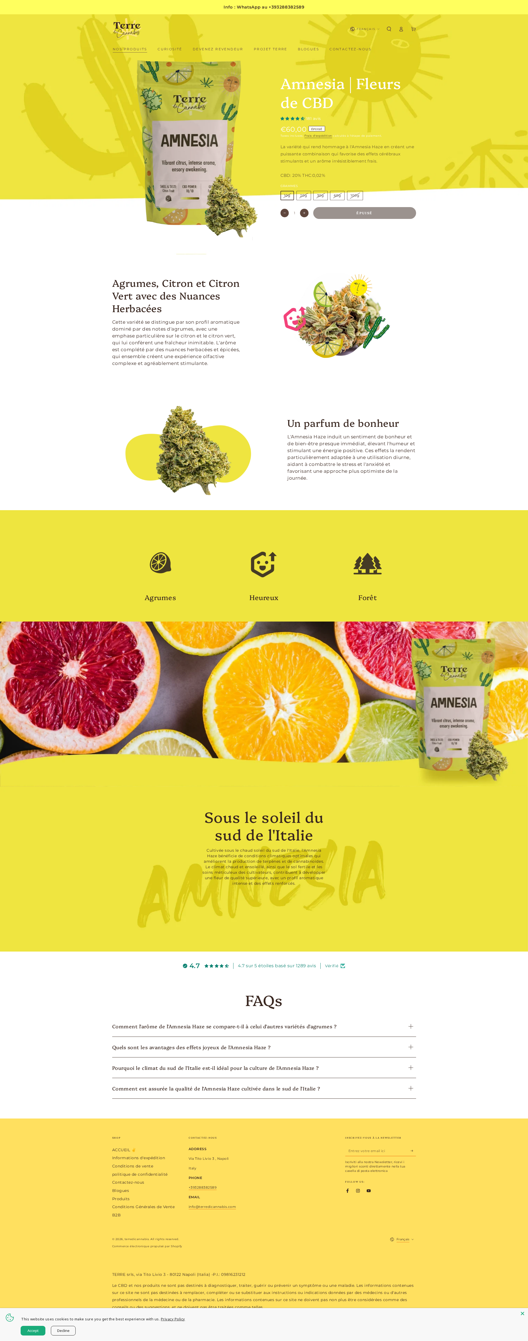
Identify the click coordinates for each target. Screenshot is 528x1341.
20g (303, 195)
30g (320, 195)
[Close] (522, 1313)
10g (287, 195)
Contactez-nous (128, 1182)
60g (337, 195)
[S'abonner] (413, 1151)
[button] (389, 29)
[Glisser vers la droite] (258, 238)
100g (355, 195)
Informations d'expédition (138, 1158)
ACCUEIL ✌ (124, 1150)
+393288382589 (203, 1187)
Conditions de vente (132, 1166)
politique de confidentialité (140, 1174)
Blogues (120, 1190)
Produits (121, 1199)
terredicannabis (137, 1239)
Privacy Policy (173, 1319)
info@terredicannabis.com (212, 1207)
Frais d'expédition (318, 136)
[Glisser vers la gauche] (246, 238)
